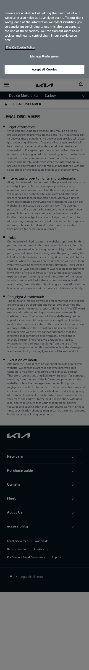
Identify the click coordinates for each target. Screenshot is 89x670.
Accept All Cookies (44, 69)
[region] (44, 39)
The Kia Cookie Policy (20, 47)
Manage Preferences (44, 56)
